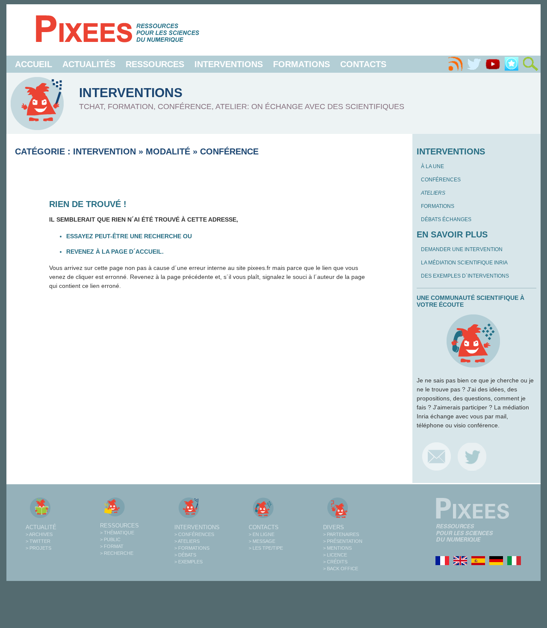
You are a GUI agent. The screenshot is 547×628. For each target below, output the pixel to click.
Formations (301, 64)
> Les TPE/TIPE (266, 548)
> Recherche (116, 553)
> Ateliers (187, 541)
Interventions (228, 64)
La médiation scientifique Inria (464, 263)
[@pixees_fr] (472, 456)
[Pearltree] (511, 64)
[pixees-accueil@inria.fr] (436, 456)
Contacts (363, 64)
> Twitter (38, 541)
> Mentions (337, 548)
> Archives (39, 534)
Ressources (155, 64)
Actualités (88, 64)
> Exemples (188, 561)
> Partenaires (341, 534)
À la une (432, 166)
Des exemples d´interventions (465, 276)
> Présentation (342, 541)
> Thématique (117, 532)
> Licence (335, 554)
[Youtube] (492, 64)
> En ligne (261, 534)
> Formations (191, 548)
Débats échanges (446, 219)
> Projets (38, 548)
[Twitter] (473, 64)
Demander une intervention (462, 249)
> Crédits (335, 561)
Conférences (441, 180)
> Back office (340, 568)
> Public (110, 539)
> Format (112, 546)
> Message (262, 541)
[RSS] (455, 64)
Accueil (33, 64)
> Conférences (194, 534)
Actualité (41, 527)
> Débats (185, 554)
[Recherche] (530, 64)
